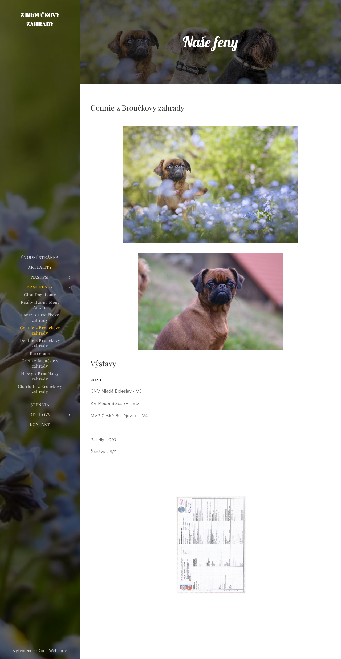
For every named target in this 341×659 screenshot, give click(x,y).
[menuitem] (40, 257)
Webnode (58, 650)
